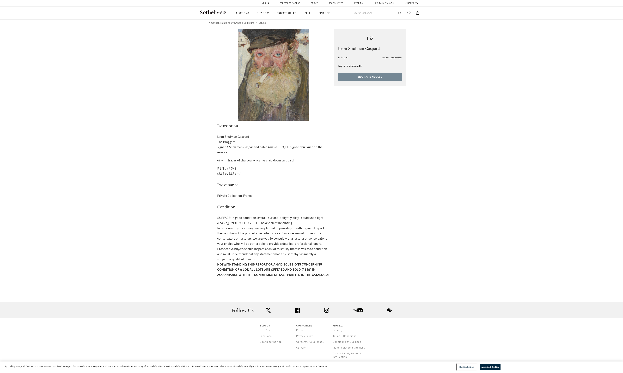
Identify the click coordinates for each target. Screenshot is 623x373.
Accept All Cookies (490, 367)
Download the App (271, 342)
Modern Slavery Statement (349, 347)
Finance (324, 13)
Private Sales (286, 13)
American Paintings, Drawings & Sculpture (231, 23)
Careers (301, 347)
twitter (268, 310)
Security (338, 330)
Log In (265, 3)
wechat (389, 310)
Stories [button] (358, 3)
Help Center (267, 330)
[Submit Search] (399, 13)
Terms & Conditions (344, 336)
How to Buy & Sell (384, 3)
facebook (297, 310)
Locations (266, 336)
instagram (326, 310)
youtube (358, 310)
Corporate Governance (310, 342)
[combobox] (377, 13)
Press (299, 330)
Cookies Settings (466, 367)
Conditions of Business (347, 342)
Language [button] (410, 3)
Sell (308, 13)
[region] (311, 367)
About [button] (314, 3)
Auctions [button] (242, 13)
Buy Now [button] (263, 13)
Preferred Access (290, 3)
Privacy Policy (304, 336)
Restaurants (336, 3)
